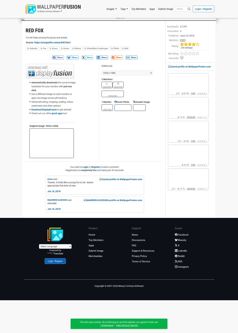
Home (92, 234)
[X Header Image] (139, 107)
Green (66, 48)
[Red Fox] (119, 18)
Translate (58, 253)
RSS (180, 261)
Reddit (181, 256)
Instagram (183, 266)
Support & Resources (143, 250)
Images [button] (110, 9)
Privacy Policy (139, 256)
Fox (44, 48)
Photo (116, 48)
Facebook (183, 234)
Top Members (138, 9)
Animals (33, 48)
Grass (55, 48)
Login (85, 167)
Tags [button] (123, 9)
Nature (78, 48)
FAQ (134, 245)
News (135, 234)
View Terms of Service (127, 325)
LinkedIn (182, 250)
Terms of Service (141, 261)
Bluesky (182, 240)
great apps (57, 113)
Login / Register (203, 9)
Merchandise (95, 256)
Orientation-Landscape (97, 48)
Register (95, 167)
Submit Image (165, 9)
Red (126, 48)
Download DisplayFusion (44, 109)
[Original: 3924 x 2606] (51, 143)
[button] (53, 9)
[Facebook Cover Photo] (122, 107)
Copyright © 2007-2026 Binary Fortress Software (119, 286)
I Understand (106, 325)
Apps (152, 9)
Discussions (138, 240)
